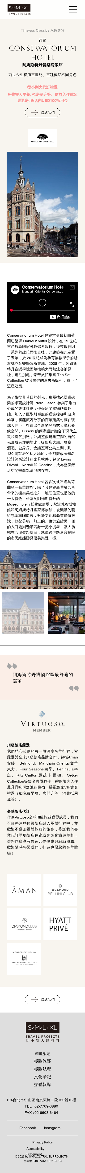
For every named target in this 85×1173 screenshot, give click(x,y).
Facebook (27, 1128)
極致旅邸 (42, 1061)
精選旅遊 (42, 1053)
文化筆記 (42, 1076)
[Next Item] (74, 569)
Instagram (52, 1128)
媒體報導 (42, 1084)
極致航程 (42, 1068)
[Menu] (72, 9)
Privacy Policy (42, 1142)
